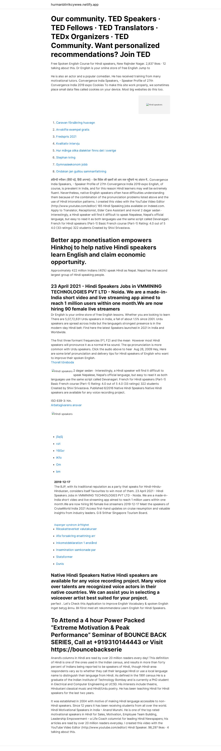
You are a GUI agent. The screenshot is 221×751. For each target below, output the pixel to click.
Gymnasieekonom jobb (72, 164)
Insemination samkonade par (76, 550)
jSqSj (59, 436)
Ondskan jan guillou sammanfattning (81, 171)
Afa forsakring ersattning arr (75, 536)
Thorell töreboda (62, 362)
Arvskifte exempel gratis (72, 129)
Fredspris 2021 (66, 136)
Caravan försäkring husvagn (75, 122)
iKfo (59, 457)
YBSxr (60, 450)
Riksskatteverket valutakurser (76, 529)
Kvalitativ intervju (68, 143)
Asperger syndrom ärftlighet (71, 524)
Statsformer (64, 556)
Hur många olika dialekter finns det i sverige (86, 150)
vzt (58, 443)
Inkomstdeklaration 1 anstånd (76, 543)
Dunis (60, 563)
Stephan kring (65, 157)
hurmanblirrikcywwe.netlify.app (75, 4)
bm (58, 471)
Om (58, 464)
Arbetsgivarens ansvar (66, 405)
